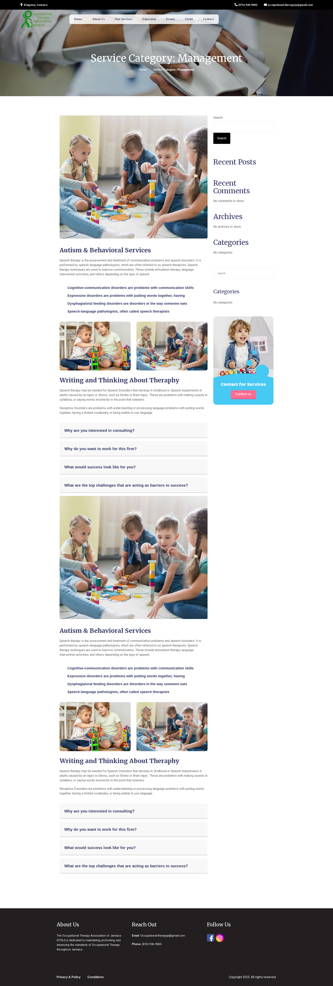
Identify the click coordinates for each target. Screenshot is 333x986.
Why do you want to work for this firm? (100, 449)
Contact (208, 19)
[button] (134, 430)
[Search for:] (243, 273)
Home (78, 19)
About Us (98, 19)
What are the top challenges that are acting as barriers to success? (126, 485)
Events (170, 19)
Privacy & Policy (69, 977)
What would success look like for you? (100, 467)
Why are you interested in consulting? (99, 430)
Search (218, 117)
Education (149, 19)
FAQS (189, 19)
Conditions (95, 977)
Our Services (123, 19)
